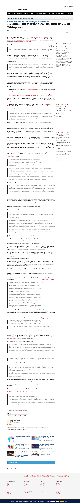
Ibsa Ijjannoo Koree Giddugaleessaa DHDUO (63, 138)
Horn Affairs (59, 36)
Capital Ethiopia (42, 484)
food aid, (19, 21)
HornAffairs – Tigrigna (62, 104)
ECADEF (57, 492)
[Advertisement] (40, 3)
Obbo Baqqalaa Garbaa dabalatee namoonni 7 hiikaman (62, 135)
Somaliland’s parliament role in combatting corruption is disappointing (64, 59)
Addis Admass (42, 486)
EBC (8, 483)
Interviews (19, 13)
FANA (8, 485)
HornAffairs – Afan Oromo (63, 132)
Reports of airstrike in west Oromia (63, 48)
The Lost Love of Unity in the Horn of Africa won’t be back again (63, 53)
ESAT (8, 486)
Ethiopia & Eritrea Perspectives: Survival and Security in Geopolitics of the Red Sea (46, 438)
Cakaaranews (58, 491)
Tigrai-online (58, 484)
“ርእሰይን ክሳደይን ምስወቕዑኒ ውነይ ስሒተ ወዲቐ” (63, 110)
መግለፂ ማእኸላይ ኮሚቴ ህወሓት (61, 108)
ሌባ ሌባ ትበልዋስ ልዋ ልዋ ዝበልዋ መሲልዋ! (62, 118)
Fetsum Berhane (32, 15)
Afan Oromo (63, 13)
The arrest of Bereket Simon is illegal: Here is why (63, 44)
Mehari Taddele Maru (24, 15)
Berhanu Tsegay (46, 15)
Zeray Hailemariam (59, 15)
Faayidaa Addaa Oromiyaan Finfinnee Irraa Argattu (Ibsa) (64, 160)
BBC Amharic (26, 485)
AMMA (8, 491)
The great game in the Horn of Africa (22, 437)
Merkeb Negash (11, 18)
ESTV (8, 490)
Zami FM (25, 483)
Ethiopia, (15, 21)
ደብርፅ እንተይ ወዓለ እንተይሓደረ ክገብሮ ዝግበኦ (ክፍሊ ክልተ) (64, 124)
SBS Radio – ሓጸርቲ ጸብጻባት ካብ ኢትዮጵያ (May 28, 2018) (64, 113)
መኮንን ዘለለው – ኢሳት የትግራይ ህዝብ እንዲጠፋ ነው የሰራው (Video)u (64, 83)
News (9, 13)
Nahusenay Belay (18, 18)
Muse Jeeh (52, 15)
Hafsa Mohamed (39, 15)
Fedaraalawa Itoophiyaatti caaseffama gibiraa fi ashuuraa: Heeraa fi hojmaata (63, 151)
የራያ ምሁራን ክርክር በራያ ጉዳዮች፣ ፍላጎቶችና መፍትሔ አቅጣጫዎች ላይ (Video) (63, 96)
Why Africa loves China (60, 50)
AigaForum (58, 483)
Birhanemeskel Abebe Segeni (28, 18)
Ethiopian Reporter (43, 485)
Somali (25, 486)
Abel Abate (65, 15)
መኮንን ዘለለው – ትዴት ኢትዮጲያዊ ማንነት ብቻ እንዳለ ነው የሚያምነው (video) (63, 80)
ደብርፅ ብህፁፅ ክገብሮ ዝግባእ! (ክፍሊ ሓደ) (62, 127)
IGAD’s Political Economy (41, 13)
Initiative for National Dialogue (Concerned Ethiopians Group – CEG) (63, 56)
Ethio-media (58, 493)
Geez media (58, 486)
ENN (8, 484)
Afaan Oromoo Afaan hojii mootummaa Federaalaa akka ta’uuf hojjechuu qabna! (64, 154)
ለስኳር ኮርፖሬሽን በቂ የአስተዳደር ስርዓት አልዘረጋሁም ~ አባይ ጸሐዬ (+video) (64, 99)
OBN (8, 492)
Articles (13, 13)
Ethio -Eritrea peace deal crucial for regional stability (47, 452)
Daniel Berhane (11, 15)
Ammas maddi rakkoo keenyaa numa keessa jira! (63, 143)
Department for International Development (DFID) (16, 427)
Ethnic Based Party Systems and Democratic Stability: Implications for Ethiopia (22, 446)
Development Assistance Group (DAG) (31, 427)
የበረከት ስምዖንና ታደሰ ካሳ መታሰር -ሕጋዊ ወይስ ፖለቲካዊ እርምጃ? (63, 86)
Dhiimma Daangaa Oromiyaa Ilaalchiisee (64, 145)
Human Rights (26, 13)
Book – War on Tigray (60, 41)
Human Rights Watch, (26, 21)
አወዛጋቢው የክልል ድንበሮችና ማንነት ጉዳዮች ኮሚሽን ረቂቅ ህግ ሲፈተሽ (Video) (64, 93)
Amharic (58, 13)
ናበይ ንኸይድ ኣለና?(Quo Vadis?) (61, 106)
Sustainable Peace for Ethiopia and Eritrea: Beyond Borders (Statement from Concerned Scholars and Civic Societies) (46, 446)
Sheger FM (26, 484)
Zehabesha (58, 490)
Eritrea (48, 13)
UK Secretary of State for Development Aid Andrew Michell (17, 429)
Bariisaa (41, 491)
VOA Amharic (26, 491)
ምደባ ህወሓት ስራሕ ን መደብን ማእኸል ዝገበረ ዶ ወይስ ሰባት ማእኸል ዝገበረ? (64, 121)
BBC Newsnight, (10, 21)
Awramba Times (59, 485)
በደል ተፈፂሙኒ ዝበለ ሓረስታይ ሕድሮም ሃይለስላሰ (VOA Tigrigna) (63, 116)
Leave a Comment (11, 468)
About (53, 13)
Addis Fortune (42, 483)
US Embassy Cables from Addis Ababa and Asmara (39, 21)
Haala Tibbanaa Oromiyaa (61, 140)
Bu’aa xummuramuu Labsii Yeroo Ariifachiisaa (62, 148)
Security (32, 13)
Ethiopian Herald (43, 490)
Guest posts (17, 15)
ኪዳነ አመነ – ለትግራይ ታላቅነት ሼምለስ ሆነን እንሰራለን (63, 77)
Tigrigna (69, 13)
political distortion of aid (43, 427)
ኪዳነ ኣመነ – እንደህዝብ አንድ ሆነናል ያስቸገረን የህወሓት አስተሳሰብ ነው (63, 74)
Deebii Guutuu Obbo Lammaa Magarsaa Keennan (64, 157)
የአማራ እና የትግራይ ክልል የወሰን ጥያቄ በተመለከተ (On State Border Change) (63, 90)
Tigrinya (30, 485)
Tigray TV (9, 493)
